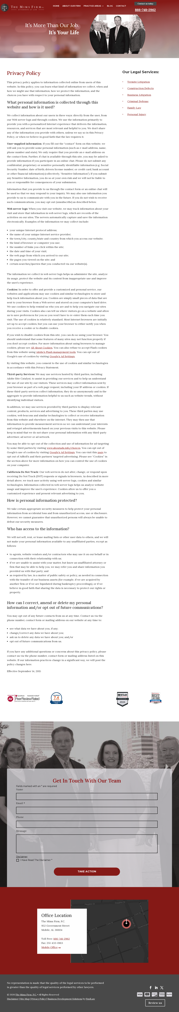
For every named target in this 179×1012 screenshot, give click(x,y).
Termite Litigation (138, 81)
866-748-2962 (145, 10)
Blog (110, 6)
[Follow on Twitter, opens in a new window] (162, 987)
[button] (176, 991)
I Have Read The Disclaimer (36, 860)
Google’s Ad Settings (62, 356)
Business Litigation (139, 94)
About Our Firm (71, 6)
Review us (155, 1003)
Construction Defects (140, 88)
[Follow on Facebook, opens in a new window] (150, 987)
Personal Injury (136, 114)
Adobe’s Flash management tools (56, 352)
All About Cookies (41, 347)
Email (20, 803)
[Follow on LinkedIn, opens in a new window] (156, 987)
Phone (20, 817)
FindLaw (90, 998)
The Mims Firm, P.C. (26, 994)
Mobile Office (49, 947)
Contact (121, 6)
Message (21, 831)
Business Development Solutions (65, 998)
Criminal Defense (138, 101)
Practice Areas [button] (92, 6)
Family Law (134, 107)
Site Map (25, 998)
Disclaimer (22, 856)
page (100, 452)
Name (19, 789)
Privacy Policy (38, 998)
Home (56, 6)
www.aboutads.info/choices (63, 448)
